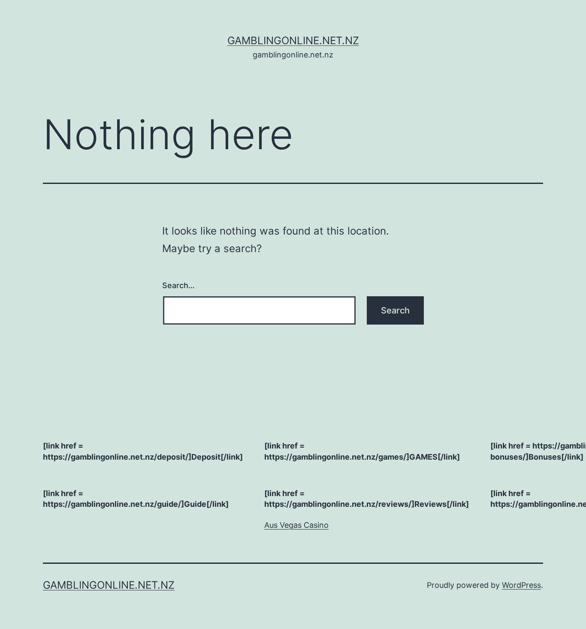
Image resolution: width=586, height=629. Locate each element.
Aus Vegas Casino (296, 525)
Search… (178, 285)
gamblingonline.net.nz (293, 40)
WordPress (521, 585)
